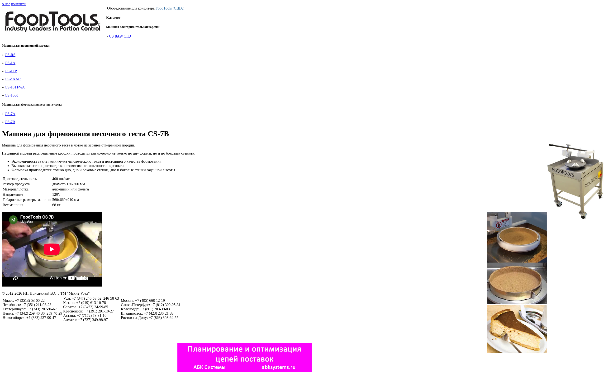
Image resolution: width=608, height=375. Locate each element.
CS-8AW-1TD (120, 36)
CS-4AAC (13, 79)
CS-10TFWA (15, 87)
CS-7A (10, 114)
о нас (6, 4)
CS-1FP (11, 71)
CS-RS (10, 55)
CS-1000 (11, 95)
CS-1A (10, 63)
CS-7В (10, 122)
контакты (18, 4)
